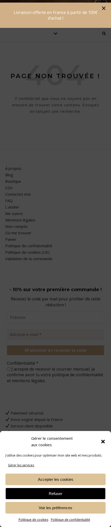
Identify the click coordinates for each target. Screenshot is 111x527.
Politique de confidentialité (70, 519)
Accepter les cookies (55, 479)
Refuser (55, 493)
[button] (103, 441)
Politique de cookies (33, 519)
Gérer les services (21, 465)
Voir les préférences (55, 508)
